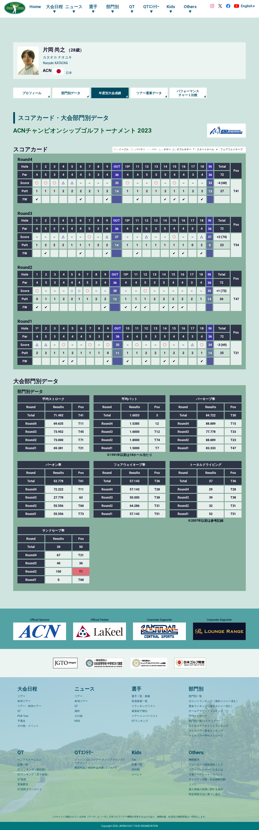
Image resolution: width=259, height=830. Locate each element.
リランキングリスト (143, 706)
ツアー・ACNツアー (29, 706)
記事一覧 (22, 764)
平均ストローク (198, 716)
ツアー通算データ (149, 93)
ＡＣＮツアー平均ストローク (206, 735)
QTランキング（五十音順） (33, 774)
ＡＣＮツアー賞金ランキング (206, 730)
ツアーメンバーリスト (145, 716)
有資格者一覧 (139, 701)
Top (134, 759)
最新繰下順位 (139, 711)
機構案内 (194, 759)
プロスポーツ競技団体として (206, 764)
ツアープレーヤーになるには (206, 769)
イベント (137, 774)
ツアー (21, 696)
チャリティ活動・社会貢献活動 (207, 779)
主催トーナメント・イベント (206, 774)
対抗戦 (136, 769)
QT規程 (21, 779)
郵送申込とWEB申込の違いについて (96, 767)
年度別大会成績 (110, 93)
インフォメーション (29, 759)
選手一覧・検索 (141, 696)
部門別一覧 (195, 696)
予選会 (21, 720)
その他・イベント (28, 725)
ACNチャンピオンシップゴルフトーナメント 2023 (82, 130)
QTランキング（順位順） (32, 769)
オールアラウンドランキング (206, 711)
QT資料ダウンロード (29, 789)
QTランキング (140, 720)
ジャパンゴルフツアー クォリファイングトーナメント (100, 761)
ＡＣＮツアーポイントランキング (208, 725)
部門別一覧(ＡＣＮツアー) (204, 720)
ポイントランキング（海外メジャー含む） (214, 701)
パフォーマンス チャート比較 (188, 93)
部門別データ (70, 93)
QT (19, 711)
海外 (77, 711)
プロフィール (31, 93)
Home (35, 6)
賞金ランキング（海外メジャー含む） (211, 706)
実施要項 (22, 784)
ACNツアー (24, 701)
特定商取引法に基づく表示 (204, 794)
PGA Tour (23, 716)
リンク (193, 784)
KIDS (77, 720)
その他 (78, 716)
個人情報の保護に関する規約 (206, 789)
